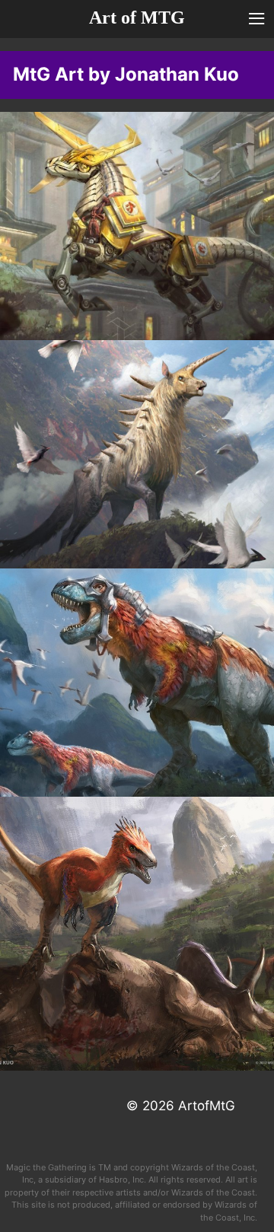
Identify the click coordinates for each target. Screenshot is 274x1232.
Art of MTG (137, 17)
